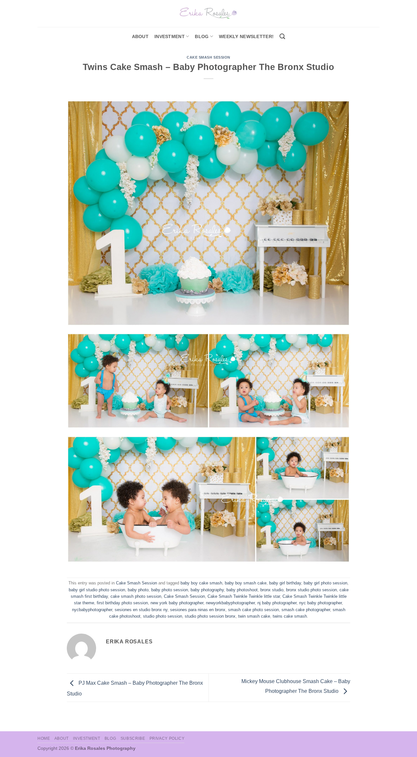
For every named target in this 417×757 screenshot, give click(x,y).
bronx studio (271, 589)
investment (169, 36)
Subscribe (133, 738)
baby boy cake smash (201, 583)
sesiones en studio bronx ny (141, 609)
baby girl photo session (325, 583)
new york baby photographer (177, 602)
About (140, 36)
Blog (201, 36)
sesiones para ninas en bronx (197, 609)
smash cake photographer (305, 609)
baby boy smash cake (245, 583)
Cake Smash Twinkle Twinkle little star (244, 596)
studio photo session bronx (210, 616)
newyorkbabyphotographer (230, 602)
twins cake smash (290, 616)
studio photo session (162, 616)
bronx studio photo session (311, 589)
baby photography (207, 589)
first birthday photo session (122, 602)
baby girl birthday (285, 583)
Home (43, 738)
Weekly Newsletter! (246, 36)
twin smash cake (254, 616)
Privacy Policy (167, 738)
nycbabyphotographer (92, 609)
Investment (86, 738)
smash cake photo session (253, 609)
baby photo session (169, 589)
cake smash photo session (135, 596)
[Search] (282, 36)
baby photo (138, 589)
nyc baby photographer (320, 602)
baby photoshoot (242, 589)
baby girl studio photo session (97, 589)
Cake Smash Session (208, 57)
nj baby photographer (276, 602)
